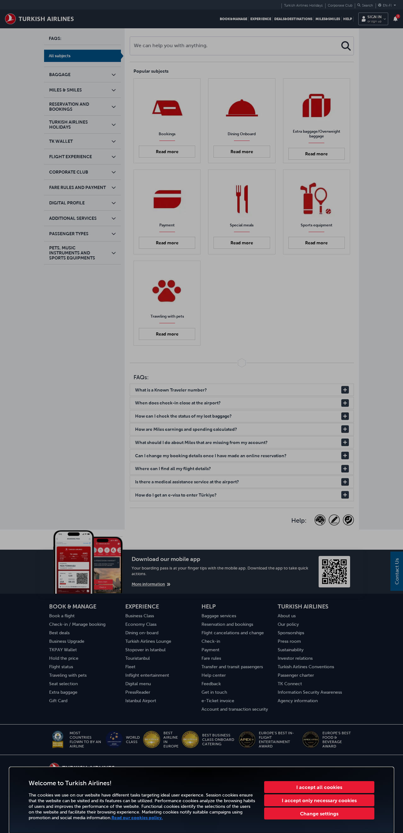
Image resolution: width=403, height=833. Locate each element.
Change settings (319, 813)
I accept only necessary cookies (319, 800)
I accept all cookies (319, 787)
